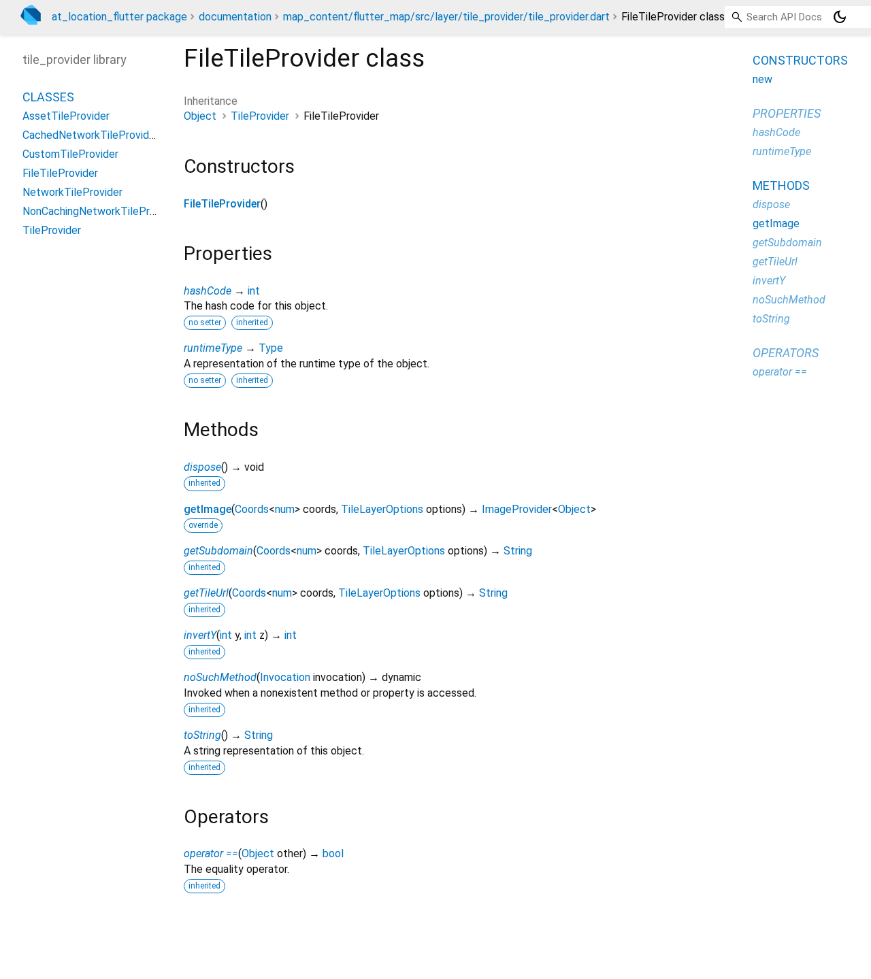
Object (200, 116)
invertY (200, 635)
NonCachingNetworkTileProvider (100, 211)
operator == (211, 853)
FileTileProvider (222, 203)
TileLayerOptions (382, 509)
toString (202, 735)
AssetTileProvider (66, 116)
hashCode (207, 290)
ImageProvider (517, 509)
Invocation (285, 677)
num (285, 509)
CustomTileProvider (70, 154)
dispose (202, 467)
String (518, 550)
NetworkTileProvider (72, 192)
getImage (207, 509)
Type (271, 348)
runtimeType (213, 348)
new (762, 79)
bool (333, 853)
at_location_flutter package (119, 16)
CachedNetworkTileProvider (90, 135)
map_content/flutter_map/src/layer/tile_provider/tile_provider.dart (446, 16)
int (254, 290)
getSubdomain (218, 550)
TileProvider (260, 116)
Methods (781, 185)
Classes (48, 97)
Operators (786, 353)
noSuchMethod (220, 677)
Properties (787, 113)
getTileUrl (206, 592)
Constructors (800, 60)
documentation (235, 16)
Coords (252, 509)
